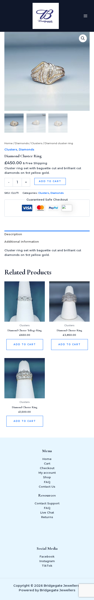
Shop (47, 477)
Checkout (47, 468)
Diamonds (22, 143)
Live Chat (47, 512)
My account (47, 472)
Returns (47, 517)
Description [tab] (13, 234)
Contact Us (47, 486)
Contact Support (47, 503)
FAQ (47, 482)
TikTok (47, 565)
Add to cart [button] (25, 344)
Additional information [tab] (21, 241)
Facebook (47, 556)
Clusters (36, 143)
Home (8, 143)
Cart (47, 463)
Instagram (47, 561)
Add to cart (50, 181)
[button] (83, 38)
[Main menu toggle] (85, 16)
